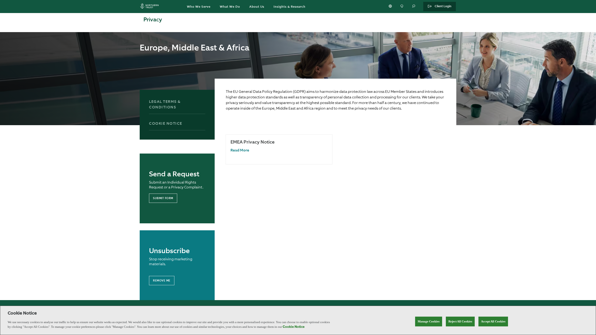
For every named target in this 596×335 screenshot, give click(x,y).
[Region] (390, 6)
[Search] (414, 6)
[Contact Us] (402, 6)
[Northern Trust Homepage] (150, 6)
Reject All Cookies (460, 321)
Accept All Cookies (493, 321)
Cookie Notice (165, 124)
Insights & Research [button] (289, 6)
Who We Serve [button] (198, 6)
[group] (279, 149)
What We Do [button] (230, 6)
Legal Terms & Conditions (165, 104)
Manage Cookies (429, 321)
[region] (298, 320)
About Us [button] (256, 6)
